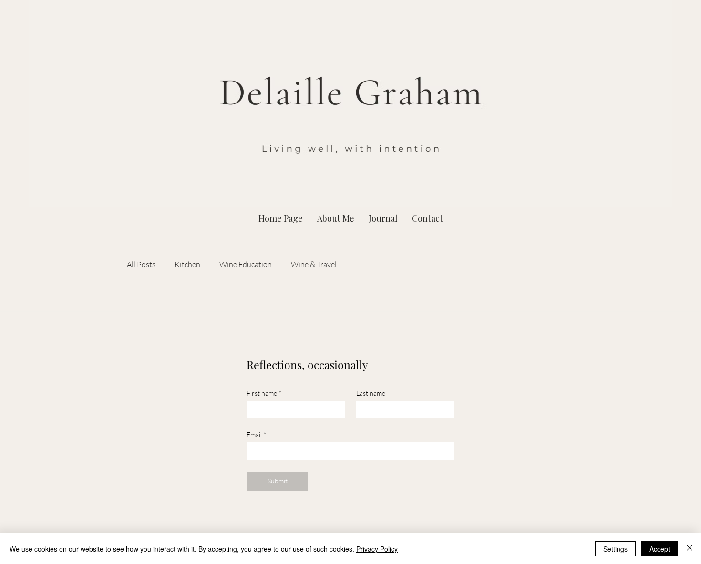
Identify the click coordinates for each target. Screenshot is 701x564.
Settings (615, 549)
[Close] (689, 548)
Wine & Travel (314, 264)
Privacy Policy (377, 549)
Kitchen (187, 264)
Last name (370, 393)
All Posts (141, 264)
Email (257, 435)
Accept (659, 549)
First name (264, 393)
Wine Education (245, 264)
